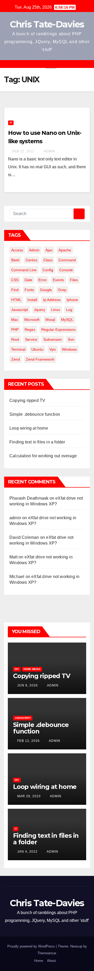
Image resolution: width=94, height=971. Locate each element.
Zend (15, 359)
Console (66, 270)
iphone (72, 300)
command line (24, 270)
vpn (52, 349)
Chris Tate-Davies (47, 24)
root (15, 339)
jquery (39, 310)
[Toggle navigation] (50, 64)
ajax (48, 250)
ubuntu (37, 349)
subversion (52, 339)
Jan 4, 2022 (27, 851)
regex (30, 329)
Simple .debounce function (34, 414)
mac (14, 319)
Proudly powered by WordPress (31, 946)
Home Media (32, 669)
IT (11, 122)
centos (31, 260)
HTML (16, 300)
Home (38, 961)
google (46, 290)
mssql (50, 319)
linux (55, 310)
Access (17, 250)
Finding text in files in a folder (37, 442)
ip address (52, 300)
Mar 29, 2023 (29, 796)
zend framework (40, 359)
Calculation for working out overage (43, 456)
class (47, 260)
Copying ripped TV (27, 400)
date (28, 280)
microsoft (31, 319)
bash (15, 260)
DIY (17, 669)
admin (49, 151)
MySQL (67, 319)
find (15, 290)
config (48, 270)
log (69, 310)
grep (62, 290)
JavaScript (23, 717)
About (51, 961)
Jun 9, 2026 (27, 685)
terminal (18, 349)
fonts (29, 290)
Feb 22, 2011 (23, 151)
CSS (15, 280)
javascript (19, 310)
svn (71, 339)
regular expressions (58, 329)
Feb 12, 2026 (28, 741)
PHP (15, 329)
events (58, 280)
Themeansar (46, 953)
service (31, 339)
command (67, 260)
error (42, 280)
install (32, 300)
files (74, 280)
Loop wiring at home (28, 428)
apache (64, 250)
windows (69, 349)
